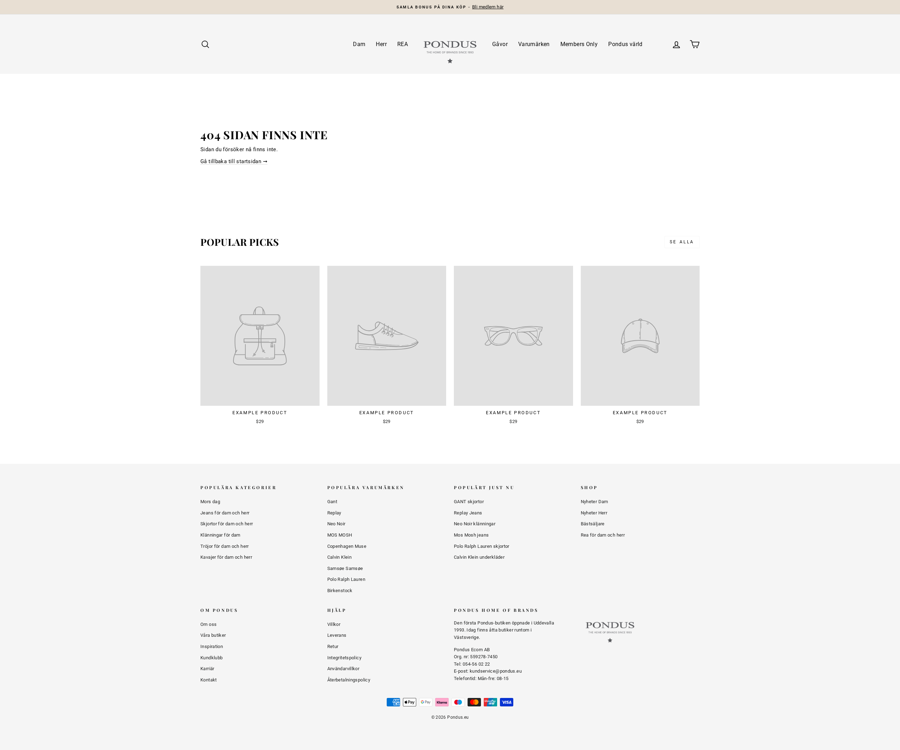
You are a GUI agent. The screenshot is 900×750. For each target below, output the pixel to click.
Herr (381, 44)
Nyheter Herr (594, 512)
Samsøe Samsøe (345, 568)
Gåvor (500, 44)
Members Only (579, 44)
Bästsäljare (593, 523)
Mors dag (210, 501)
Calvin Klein (339, 557)
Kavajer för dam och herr (226, 557)
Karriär (207, 668)
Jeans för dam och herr (224, 512)
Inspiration (211, 646)
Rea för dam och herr (603, 535)
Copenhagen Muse (347, 546)
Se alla (682, 241)
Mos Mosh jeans (471, 535)
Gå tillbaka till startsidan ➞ (234, 161)
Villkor (334, 624)
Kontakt (208, 679)
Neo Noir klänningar (474, 523)
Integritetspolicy (344, 657)
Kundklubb (211, 657)
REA (402, 44)
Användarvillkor (343, 668)
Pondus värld (625, 44)
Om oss (208, 624)
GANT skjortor (469, 501)
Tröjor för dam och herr (224, 546)
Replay (334, 512)
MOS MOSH (339, 535)
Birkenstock (340, 590)
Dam (359, 44)
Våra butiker (213, 635)
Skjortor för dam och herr (226, 523)
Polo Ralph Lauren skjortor (481, 546)
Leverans (337, 635)
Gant (332, 501)
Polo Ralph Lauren (346, 579)
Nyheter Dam (594, 501)
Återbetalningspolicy (349, 679)
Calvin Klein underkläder (479, 557)
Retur (333, 646)
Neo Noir (336, 523)
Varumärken (534, 44)
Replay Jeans (468, 512)
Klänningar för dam (220, 535)
